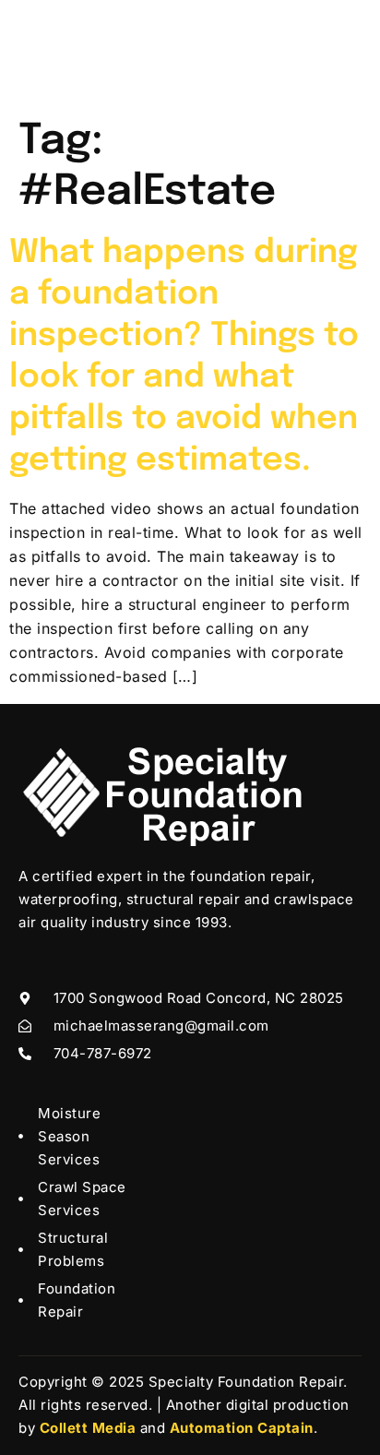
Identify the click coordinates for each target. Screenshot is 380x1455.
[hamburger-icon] (341, 55)
